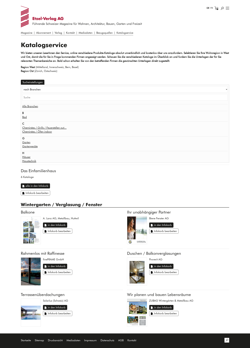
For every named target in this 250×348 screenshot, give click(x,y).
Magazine (26, 32)
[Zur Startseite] (43, 16)
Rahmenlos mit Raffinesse (42, 253)
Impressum (90, 340)
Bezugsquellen (104, 32)
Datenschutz (107, 340)
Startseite (26, 340)
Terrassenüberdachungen (43, 294)
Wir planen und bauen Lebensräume (159, 294)
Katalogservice (125, 32)
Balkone (28, 212)
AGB (121, 340)
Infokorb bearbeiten (37, 193)
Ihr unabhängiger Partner (149, 212)
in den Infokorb (56, 225)
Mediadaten (85, 32)
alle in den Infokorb (37, 185)
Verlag (58, 32)
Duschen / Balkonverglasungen (154, 253)
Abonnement (43, 32)
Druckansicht (55, 340)
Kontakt (70, 32)
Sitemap (39, 340)
